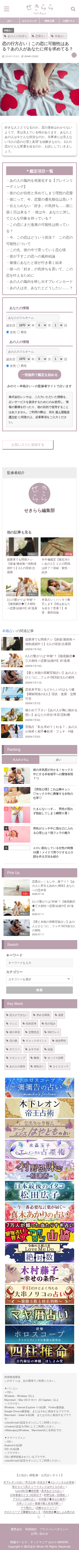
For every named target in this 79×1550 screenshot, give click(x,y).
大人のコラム (21, 759)
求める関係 (43, 1015)
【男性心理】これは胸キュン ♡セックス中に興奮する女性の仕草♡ (53, 793)
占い (9, 20)
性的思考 (31, 1023)
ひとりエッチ (29, 20)
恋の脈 (13, 1040)
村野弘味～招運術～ (56, 1495)
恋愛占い (41, 36)
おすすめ (34, 1049)
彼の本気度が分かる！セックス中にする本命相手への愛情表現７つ (53, 773)
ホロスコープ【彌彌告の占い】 (22, 1512)
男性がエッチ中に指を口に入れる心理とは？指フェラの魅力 (53, 830)
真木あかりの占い (51, 1490)
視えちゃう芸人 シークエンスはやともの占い (38, 1486)
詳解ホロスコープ (46, 1507)
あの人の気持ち (17, 36)
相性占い (39, 1066)
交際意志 (34, 1032)
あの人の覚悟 (17, 1066)
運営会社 (16, 1529)
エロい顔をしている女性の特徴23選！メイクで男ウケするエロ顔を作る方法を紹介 (53, 852)
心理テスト (69, 20)
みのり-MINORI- (58, 1542)
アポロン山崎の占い (24, 1499)
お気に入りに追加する (27, 444)
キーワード (14, 955)
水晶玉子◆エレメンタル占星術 (55, 1482)
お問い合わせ (39, 1533)
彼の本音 (14, 1032)
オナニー (14, 1049)
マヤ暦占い (27, 1507)
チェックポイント (36, 1040)
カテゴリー (14, 971)
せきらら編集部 (39, 510)
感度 (60, 1015)
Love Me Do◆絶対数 (27, 1490)
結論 (50, 1049)
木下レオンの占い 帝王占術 (20, 1482)
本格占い (8, 30)
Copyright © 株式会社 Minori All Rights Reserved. (39, 1546)
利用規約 (31, 1529)
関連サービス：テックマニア (28, 1542)
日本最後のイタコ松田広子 (26, 1495)
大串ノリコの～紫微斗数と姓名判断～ (38, 1503)
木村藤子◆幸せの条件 (52, 1499)
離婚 (36, 1057)
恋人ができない (18, 1015)
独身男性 (61, 1040)
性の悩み (50, 1023)
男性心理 (49, 20)
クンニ (13, 1023)
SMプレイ (53, 1032)
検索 (39, 990)
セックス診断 (55, 1057)
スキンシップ (17, 1057)
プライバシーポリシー (54, 1529)
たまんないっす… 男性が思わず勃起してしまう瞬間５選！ (53, 811)
